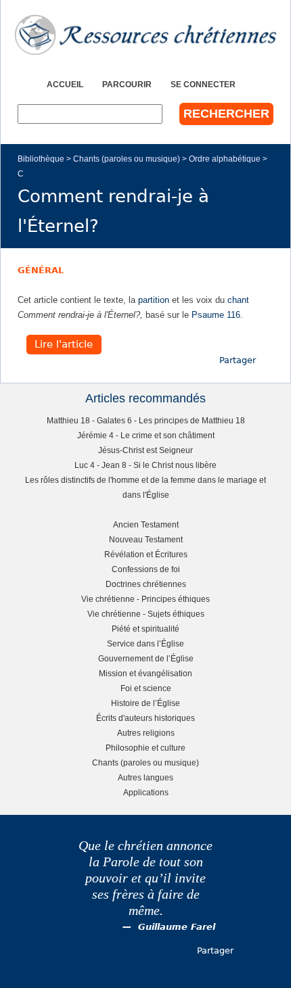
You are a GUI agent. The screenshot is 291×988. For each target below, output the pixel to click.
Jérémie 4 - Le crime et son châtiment (146, 435)
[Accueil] (145, 35)
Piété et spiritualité (145, 628)
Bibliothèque (41, 158)
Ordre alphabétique (225, 158)
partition (153, 300)
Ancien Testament (146, 524)
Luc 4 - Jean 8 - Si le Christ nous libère (145, 465)
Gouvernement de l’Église (146, 658)
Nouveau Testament (146, 539)
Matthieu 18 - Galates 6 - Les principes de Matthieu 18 (146, 420)
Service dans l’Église (145, 643)
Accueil (65, 84)
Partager (237, 360)
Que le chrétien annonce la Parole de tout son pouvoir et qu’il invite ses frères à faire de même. (145, 878)
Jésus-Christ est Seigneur (145, 450)
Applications (146, 792)
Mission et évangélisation (145, 673)
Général (41, 270)
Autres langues (145, 777)
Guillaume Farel (176, 927)
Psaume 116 (216, 315)
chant (238, 300)
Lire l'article (64, 345)
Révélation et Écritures (145, 554)
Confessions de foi (146, 569)
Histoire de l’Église (145, 703)
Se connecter (203, 84)
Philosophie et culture (145, 747)
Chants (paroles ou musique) (126, 158)
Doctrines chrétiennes (146, 584)
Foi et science (145, 688)
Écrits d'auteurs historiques (145, 717)
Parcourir (127, 84)
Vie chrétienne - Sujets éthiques (145, 613)
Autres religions (146, 732)
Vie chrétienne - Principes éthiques (145, 598)
